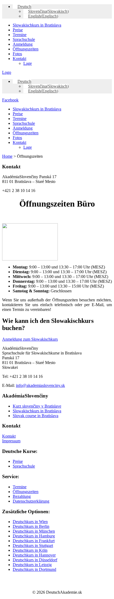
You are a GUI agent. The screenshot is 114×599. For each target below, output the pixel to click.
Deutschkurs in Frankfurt (34, 540)
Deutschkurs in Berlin (31, 526)
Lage (27, 63)
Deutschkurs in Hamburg (34, 536)
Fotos (17, 54)
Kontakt (19, 58)
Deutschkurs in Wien (30, 521)
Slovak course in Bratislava (35, 415)
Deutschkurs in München (34, 531)
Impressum (11, 441)
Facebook (10, 100)
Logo (6, 72)
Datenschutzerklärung (31, 501)
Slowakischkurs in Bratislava (37, 25)
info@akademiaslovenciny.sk (40, 385)
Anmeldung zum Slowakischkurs (30, 339)
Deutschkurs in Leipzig (32, 564)
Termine (20, 34)
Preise (18, 30)
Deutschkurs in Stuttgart (33, 545)
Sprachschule (24, 39)
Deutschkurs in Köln (30, 550)
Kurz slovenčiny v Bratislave (37, 406)
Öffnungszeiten (25, 49)
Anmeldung (23, 44)
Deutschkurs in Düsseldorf (35, 560)
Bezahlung (22, 496)
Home (7, 156)
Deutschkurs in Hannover (34, 555)
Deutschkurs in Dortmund (34, 569)
